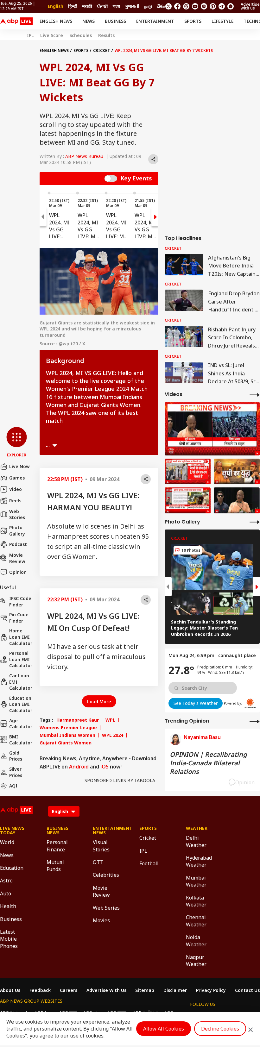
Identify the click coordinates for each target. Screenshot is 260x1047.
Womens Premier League (68, 727)
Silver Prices (15, 772)
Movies (101, 920)
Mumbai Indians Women (67, 735)
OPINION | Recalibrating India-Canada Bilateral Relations (208, 763)
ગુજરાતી (132, 6)
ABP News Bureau (84, 156)
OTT (98, 862)
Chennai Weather (196, 921)
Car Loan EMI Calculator (20, 682)
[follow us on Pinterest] (213, 6)
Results (106, 35)
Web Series (106, 907)
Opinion (18, 572)
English (55, 6)
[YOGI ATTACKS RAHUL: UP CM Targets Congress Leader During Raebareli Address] (237, 500)
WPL (110, 720)
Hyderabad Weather (199, 861)
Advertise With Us (106, 990)
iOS (104, 766)
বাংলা (116, 6)
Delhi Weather (196, 841)
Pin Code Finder (19, 617)
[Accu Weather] (250, 703)
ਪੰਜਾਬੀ (102, 6)
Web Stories (17, 514)
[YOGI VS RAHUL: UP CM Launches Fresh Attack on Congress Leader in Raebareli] (212, 428)
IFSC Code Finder (20, 601)
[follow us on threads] (186, 6)
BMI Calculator (20, 740)
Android (79, 766)
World (7, 842)
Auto (5, 893)
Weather (196, 828)
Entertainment (155, 21)
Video (15, 489)
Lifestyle (222, 21)
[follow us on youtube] (195, 6)
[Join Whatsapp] (230, 6)
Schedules (80, 35)
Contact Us (247, 990)
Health (8, 906)
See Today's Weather (196, 703)
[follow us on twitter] (168, 6)
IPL (30, 35)
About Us (10, 990)
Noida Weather (196, 941)
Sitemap (144, 990)
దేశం (161, 6)
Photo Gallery (17, 530)
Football (149, 863)
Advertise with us (250, 6)
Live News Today (12, 830)
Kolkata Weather (196, 901)
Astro (6, 880)
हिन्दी (72, 6)
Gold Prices (15, 756)
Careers (68, 990)
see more (54, 445)
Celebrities (106, 874)
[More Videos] (255, 394)
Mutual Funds (55, 866)
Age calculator (20, 724)
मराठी (87, 6)
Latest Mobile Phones (9, 939)
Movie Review (17, 558)
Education (11, 867)
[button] (16, 442)
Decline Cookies (220, 1028)
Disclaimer (175, 990)
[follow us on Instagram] (204, 6)
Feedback (40, 990)
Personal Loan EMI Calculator (20, 659)
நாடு (148, 6)
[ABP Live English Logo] (16, 21)
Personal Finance (57, 846)
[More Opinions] (255, 721)
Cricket (101, 50)
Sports (192, 21)
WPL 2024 (112, 735)
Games (17, 478)
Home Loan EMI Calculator (20, 637)
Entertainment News (106, 830)
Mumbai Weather (196, 881)
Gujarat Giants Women (66, 743)
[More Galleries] (255, 521)
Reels (15, 501)
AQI (13, 786)
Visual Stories (101, 846)
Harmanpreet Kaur (77, 720)
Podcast (18, 544)
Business (115, 21)
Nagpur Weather (196, 961)
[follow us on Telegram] (221, 6)
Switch (111, 178)
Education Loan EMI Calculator (20, 704)
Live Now (19, 466)
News (88, 21)
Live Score (51, 35)
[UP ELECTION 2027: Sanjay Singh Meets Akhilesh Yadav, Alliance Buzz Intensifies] (237, 472)
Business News (57, 830)
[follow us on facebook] (177, 6)
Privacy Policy (211, 990)
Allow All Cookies (163, 1028)
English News (56, 21)
